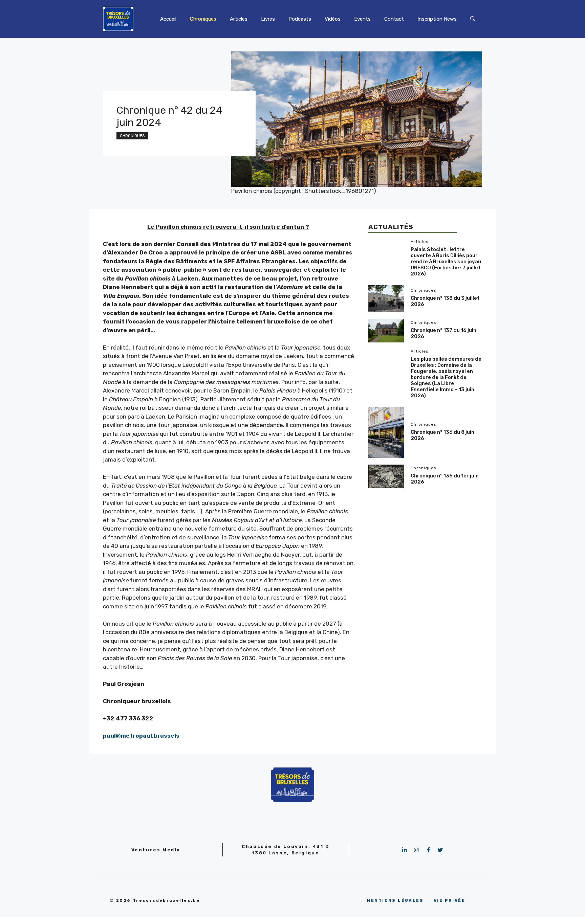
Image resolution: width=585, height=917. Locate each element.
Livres (268, 19)
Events (362, 19)
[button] (472, 19)
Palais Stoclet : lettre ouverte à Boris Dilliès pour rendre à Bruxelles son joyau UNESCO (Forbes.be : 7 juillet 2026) (446, 261)
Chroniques (203, 19)
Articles (238, 19)
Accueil (168, 19)
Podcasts (299, 19)
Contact (394, 19)
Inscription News (437, 19)
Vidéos (333, 19)
